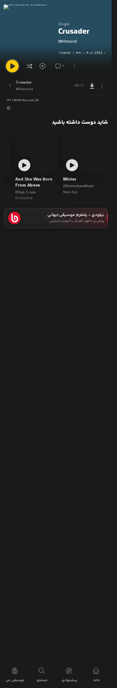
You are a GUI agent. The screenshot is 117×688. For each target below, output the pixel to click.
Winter (69, 180)
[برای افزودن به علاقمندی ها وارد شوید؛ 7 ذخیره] (44, 66)
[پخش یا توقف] (12, 66)
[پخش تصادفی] (29, 66)
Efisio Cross (25, 192)
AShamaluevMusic (78, 186)
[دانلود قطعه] (92, 86)
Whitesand (67, 41)
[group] (83, 53)
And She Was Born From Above (33, 183)
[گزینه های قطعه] (102, 86)
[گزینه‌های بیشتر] (74, 66)
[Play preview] (72, 165)
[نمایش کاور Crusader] (29, 30)
